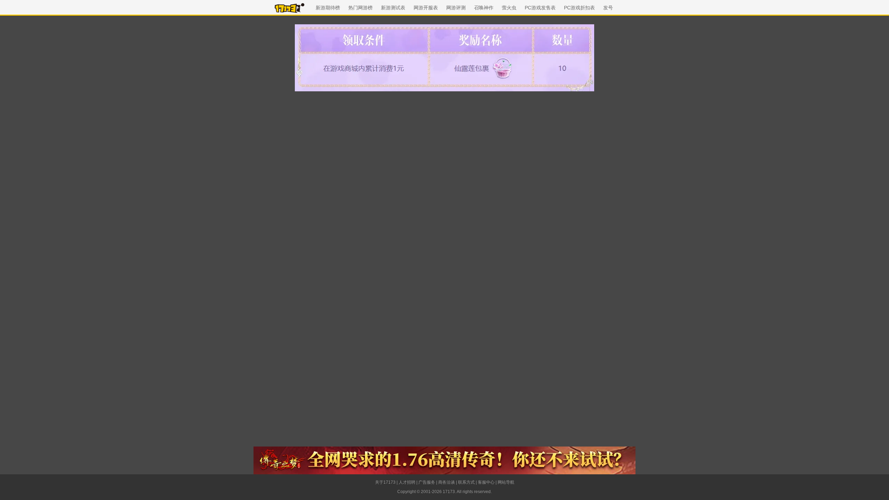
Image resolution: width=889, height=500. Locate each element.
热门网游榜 (360, 7)
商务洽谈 (446, 482)
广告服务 (426, 482)
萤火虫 (509, 7)
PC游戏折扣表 (579, 7)
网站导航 (506, 482)
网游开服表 (426, 7)
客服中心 (486, 482)
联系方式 (466, 482)
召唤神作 (483, 7)
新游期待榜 (328, 7)
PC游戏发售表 (540, 7)
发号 (608, 7)
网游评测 (456, 7)
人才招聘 (407, 482)
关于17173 (385, 482)
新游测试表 (393, 7)
